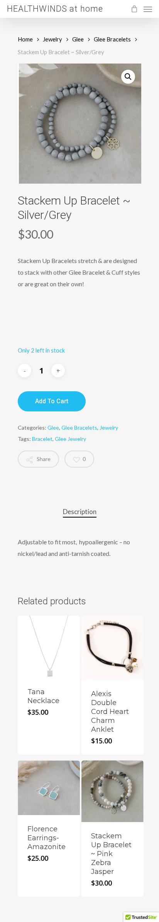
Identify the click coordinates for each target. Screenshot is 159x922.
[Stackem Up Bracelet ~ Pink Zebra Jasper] (112, 791)
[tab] (79, 512)
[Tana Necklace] (49, 647)
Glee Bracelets (112, 39)
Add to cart (51, 401)
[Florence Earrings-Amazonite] (49, 787)
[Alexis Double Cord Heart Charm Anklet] (112, 648)
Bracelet (42, 438)
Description (79, 511)
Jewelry (52, 39)
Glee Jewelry (70, 438)
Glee (78, 39)
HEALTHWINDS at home (55, 9)
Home (25, 39)
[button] (128, 77)
